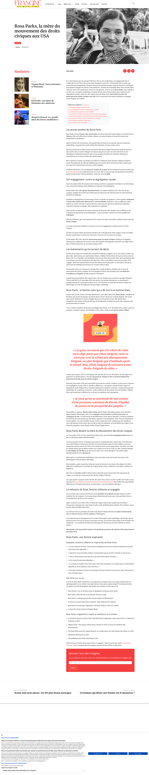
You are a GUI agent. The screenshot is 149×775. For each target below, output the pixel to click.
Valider (73, 668)
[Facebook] (125, 71)
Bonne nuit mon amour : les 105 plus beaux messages (42, 693)
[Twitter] (129, 71)
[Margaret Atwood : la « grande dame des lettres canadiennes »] (21, 117)
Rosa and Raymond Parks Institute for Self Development (93, 482)
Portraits (18, 43)
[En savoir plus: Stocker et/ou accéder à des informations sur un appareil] (83, 770)
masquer (85, 105)
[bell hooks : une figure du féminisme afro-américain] (21, 101)
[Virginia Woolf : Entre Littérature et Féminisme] (21, 84)
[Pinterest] (133, 71)
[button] (133, 3)
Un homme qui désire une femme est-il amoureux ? (107, 693)
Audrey (18, 47)
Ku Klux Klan (72, 172)
